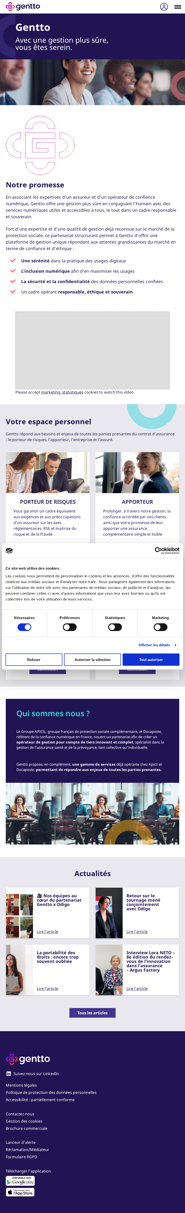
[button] (174, 1089)
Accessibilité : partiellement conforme (40, 1099)
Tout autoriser (151, 659)
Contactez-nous (20, 1114)
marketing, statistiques (62, 392)
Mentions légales (21, 1085)
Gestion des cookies (24, 1121)
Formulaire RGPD (21, 1156)
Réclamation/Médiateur (27, 1149)
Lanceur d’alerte (21, 1142)
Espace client (164, 7)
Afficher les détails (154, 645)
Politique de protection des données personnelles (51, 1092)
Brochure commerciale (26, 1128)
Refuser (33, 659)
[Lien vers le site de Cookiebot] (158, 550)
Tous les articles (92, 1012)
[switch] (70, 627)
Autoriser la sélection (93, 659)
